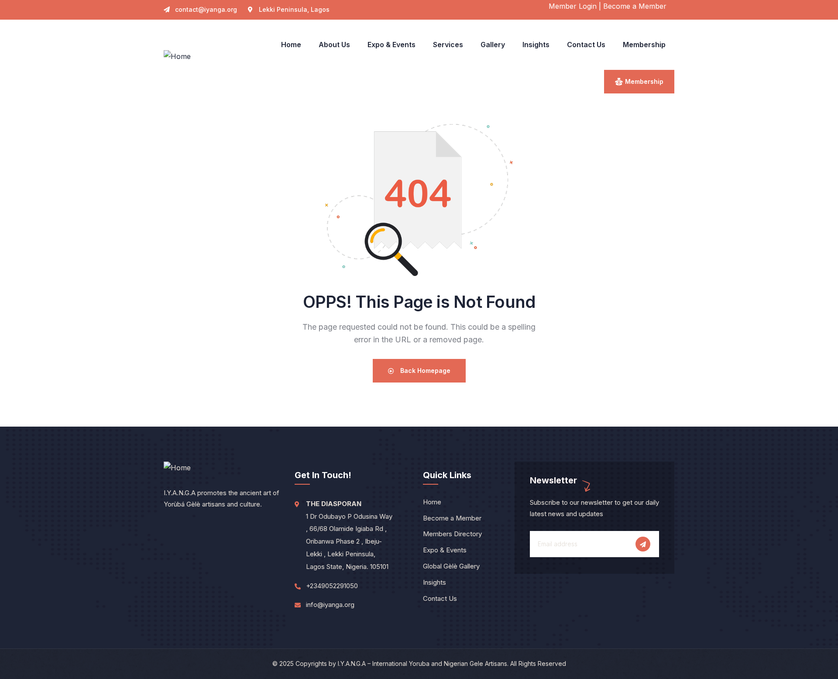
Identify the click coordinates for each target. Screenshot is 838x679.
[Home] (177, 56)
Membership (644, 81)
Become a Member (634, 6)
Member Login (573, 6)
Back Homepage (424, 370)
